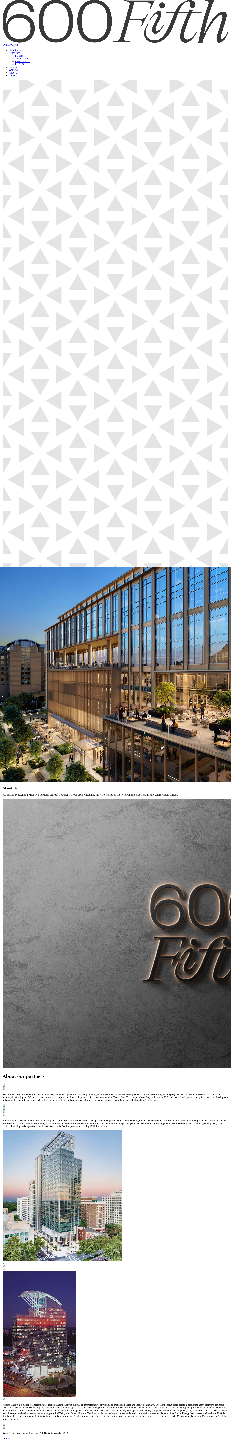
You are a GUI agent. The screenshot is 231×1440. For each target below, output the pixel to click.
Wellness (13, 70)
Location (13, 67)
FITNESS (20, 64)
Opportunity (15, 50)
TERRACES (21, 58)
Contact (12, 75)
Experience (14, 53)
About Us (14, 72)
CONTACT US (11, 44)
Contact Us (8, 1438)
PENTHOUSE (22, 61)
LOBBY (19, 55)
